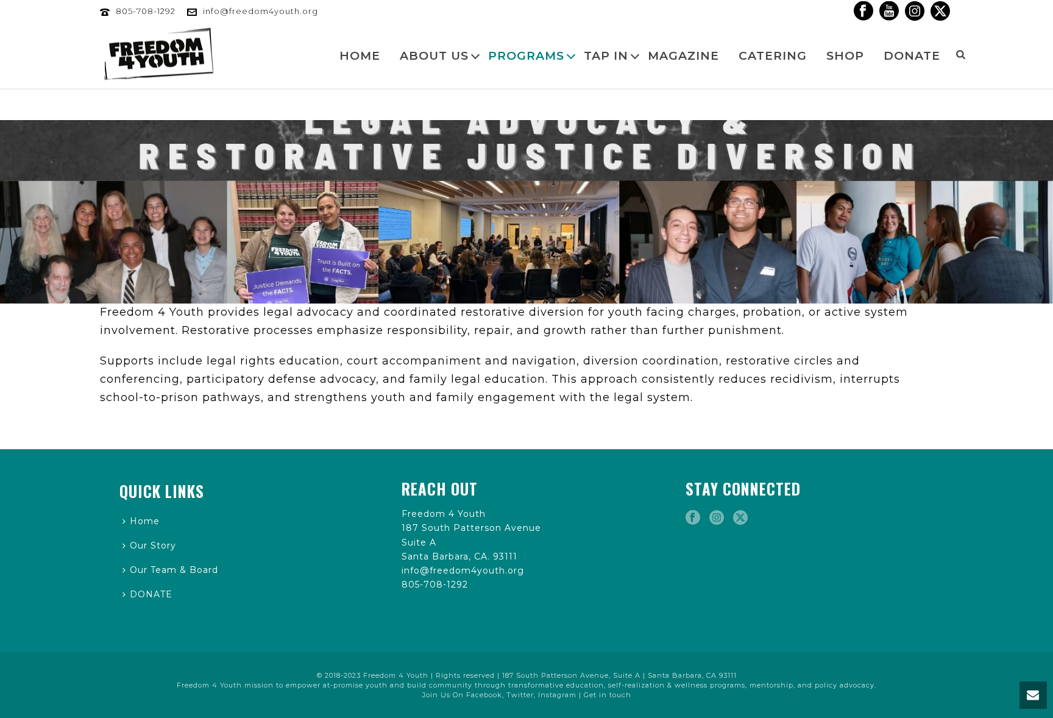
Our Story (153, 545)
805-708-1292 (146, 11)
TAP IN (606, 56)
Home (359, 56)
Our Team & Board (174, 569)
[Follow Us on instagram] (716, 518)
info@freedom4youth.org (260, 11)
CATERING (773, 56)
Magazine (683, 56)
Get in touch (607, 695)
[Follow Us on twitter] (740, 518)
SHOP (845, 56)
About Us (434, 56)
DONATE (912, 56)
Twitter (520, 695)
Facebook (484, 695)
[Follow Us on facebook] (693, 518)
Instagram (557, 695)
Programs (526, 56)
